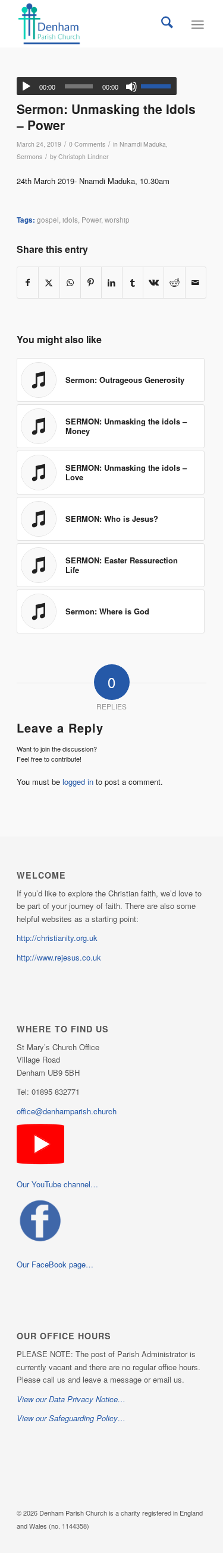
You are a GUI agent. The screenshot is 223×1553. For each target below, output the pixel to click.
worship (117, 219)
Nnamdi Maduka (143, 144)
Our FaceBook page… (55, 1264)
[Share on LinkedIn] (112, 282)
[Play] (26, 87)
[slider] (159, 86)
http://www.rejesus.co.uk (59, 957)
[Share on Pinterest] (91, 282)
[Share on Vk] (153, 282)
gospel (48, 219)
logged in (77, 781)
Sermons (29, 156)
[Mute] (131, 87)
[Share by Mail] (196, 282)
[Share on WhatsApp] (70, 282)
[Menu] (197, 23)
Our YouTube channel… (57, 1184)
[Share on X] (49, 282)
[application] (97, 86)
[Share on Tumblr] (133, 282)
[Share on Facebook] (27, 282)
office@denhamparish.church (67, 1111)
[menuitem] (167, 23)
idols (70, 219)
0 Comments (87, 144)
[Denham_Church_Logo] (92, 23)
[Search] (167, 23)
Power (91, 219)
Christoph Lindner (83, 156)
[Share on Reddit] (174, 282)
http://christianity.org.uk (57, 937)
